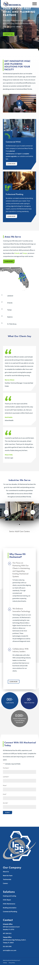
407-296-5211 (7, 933)
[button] (16, 524)
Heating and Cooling (9, 896)
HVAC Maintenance (9, 904)
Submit (7, 812)
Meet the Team (7, 876)
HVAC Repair (7, 900)
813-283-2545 (7, 946)
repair (19, 154)
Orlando (17, 253)
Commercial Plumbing (10, 912)
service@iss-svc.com (9, 950)
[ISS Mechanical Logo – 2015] (16, 4)
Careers (5, 883)
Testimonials (7, 879)
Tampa (25, 253)
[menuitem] (5, 962)
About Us (6, 872)
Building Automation (9, 908)
